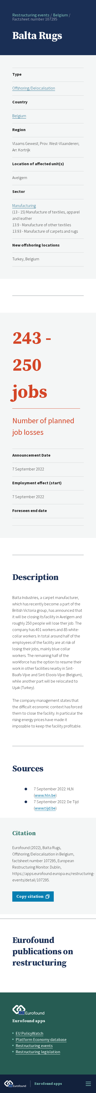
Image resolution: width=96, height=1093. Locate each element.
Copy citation (30, 896)
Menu (88, 1084)
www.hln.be (45, 795)
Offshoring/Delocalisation (33, 88)
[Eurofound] (28, 1010)
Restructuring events (30, 14)
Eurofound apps (28, 1020)
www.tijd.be (45, 808)
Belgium (60, 14)
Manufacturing (24, 205)
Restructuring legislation (38, 1051)
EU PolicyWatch (29, 1033)
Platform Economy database (41, 1039)
